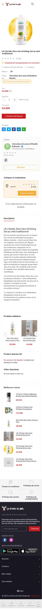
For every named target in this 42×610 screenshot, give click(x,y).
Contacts (5, 566)
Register (20, 360)
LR (11, 71)
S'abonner (35, 529)
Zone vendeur (7, 581)
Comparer (30, 67)
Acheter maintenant (14, 116)
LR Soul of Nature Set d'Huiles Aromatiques (24, 408)
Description (9, 218)
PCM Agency (35, 596)
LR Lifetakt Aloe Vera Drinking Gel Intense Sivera (26, 460)
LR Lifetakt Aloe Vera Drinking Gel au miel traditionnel (24, 447)
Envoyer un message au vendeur (18, 81)
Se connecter (9, 360)
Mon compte (6, 574)
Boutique (21, 167)
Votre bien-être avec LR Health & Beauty (23, 77)
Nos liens (5, 559)
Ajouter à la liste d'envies (13, 67)
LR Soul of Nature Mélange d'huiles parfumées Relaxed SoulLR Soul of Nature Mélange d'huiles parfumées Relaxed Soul (26, 395)
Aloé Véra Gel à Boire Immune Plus (12, 339)
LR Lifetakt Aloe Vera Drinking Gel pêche (29, 339)
